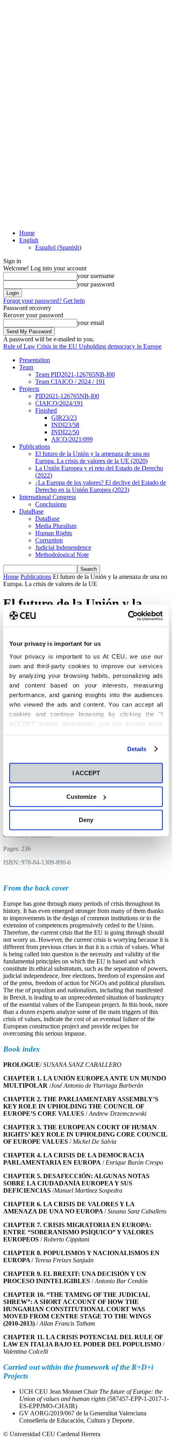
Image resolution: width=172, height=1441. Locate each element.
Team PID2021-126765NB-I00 (75, 374)
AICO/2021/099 (72, 439)
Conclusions (50, 504)
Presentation (34, 360)
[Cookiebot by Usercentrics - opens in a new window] (128, 616)
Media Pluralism (55, 525)
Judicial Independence (63, 547)
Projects (29, 388)
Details (137, 749)
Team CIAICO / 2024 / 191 (70, 381)
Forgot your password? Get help (44, 300)
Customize (81, 796)
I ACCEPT (86, 773)
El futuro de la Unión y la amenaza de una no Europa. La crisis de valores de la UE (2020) (92, 457)
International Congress (47, 497)
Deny (86, 819)
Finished (46, 410)
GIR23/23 (64, 417)
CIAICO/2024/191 (59, 403)
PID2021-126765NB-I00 (67, 396)
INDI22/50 (65, 432)
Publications (34, 446)
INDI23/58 (65, 424)
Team (26, 367)
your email (90, 322)
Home (27, 233)
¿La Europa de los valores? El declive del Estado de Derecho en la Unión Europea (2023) (100, 486)
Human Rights (53, 533)
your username (95, 275)
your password (95, 284)
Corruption (49, 540)
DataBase (31, 511)
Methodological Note (62, 554)
